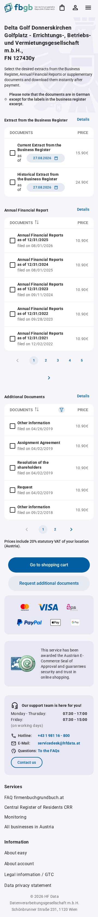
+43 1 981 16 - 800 (54, 735)
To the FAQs (49, 751)
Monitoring (15, 817)
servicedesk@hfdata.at (59, 743)
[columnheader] (37, 222)
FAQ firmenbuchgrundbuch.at (34, 797)
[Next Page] (49, 377)
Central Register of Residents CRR (38, 807)
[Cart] (62, 7)
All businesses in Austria (29, 826)
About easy (15, 852)
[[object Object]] (61, 410)
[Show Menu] (88, 7)
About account (19, 863)
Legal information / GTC (29, 874)
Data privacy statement (27, 885)
